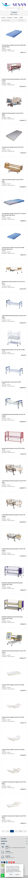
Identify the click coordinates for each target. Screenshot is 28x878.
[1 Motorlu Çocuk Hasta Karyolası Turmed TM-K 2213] (14, 639)
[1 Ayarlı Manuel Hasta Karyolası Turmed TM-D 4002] (14, 304)
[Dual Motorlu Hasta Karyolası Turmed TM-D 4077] (14, 270)
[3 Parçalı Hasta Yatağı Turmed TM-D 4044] (14, 738)
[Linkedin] (7, 862)
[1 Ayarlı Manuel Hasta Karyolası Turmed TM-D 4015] (14, 469)
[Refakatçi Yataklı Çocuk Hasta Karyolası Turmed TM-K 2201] (14, 571)
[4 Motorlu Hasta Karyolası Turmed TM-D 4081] (14, 168)
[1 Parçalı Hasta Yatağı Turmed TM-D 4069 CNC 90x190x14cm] (14, 236)
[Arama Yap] (21, 8)
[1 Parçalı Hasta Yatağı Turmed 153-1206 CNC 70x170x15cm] (14, 33)
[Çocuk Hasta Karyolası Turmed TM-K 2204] (14, 437)
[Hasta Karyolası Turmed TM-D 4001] (14, 370)
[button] (21, 20)
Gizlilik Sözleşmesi (15, 870)
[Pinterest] (14, 862)
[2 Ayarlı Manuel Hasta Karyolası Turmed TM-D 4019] (14, 503)
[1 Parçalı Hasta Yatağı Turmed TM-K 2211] (14, 135)
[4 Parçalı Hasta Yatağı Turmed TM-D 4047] (14, 705)
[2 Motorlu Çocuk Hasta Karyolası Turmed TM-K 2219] (14, 67)
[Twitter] (4, 862)
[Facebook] (2, 862)
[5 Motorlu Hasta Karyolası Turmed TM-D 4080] (14, 101)
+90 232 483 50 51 (9, 853)
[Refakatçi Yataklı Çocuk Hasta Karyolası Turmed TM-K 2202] (14, 605)
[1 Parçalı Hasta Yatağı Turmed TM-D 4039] (14, 673)
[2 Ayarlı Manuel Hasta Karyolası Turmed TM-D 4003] (14, 403)
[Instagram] (9, 862)
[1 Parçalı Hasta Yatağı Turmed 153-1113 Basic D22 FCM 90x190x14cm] (14, 202)
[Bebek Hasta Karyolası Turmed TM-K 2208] (14, 338)
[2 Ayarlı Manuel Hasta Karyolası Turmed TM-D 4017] (14, 537)
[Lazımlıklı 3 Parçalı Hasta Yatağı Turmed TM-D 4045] (14, 770)
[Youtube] (12, 862)
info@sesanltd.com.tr (9, 857)
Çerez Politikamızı (10, 871)
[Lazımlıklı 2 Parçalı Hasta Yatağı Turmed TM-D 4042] (14, 804)
